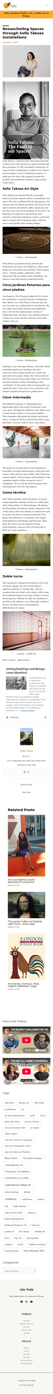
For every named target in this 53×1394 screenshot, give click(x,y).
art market (34, 1127)
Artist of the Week (12, 1121)
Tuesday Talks (26, 1330)
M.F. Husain (24, 1231)
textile (20, 1244)
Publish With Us (26, 1363)
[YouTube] (31, 1302)
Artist (42, 1115)
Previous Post (26, 784)
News (7, 1238)
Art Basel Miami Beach (15, 1115)
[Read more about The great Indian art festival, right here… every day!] (26, 904)
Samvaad (26, 1327)
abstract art (24, 1102)
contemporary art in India (17, 1177)
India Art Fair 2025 (14, 1212)
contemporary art (14, 1165)
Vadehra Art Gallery (37, 1244)
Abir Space (26, 1357)
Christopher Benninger (32, 1158)
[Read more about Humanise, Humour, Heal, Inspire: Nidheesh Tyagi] (26, 956)
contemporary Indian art (18, 1185)
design (27, 1191)
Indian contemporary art (14, 1218)
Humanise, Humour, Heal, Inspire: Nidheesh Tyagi (23, 985)
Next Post (26, 792)
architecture (10, 1109)
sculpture (9, 1244)
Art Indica (26, 1320)
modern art (40, 1231)
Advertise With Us (26, 1360)
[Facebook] (21, 1302)
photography (32, 1237)
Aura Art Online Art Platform (17, 1151)
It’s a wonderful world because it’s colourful (21, 880)
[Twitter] (28, 772)
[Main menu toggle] (47, 5)
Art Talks (26, 1333)
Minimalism (39, 201)
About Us (26, 1348)
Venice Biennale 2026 (33, 1250)
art (22, 1109)
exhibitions (27, 1199)
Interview (36, 1224)
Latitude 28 (9, 1231)
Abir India (9, 1102)
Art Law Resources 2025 (15, 1127)
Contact (26, 1351)
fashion (41, 1199)
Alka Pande (39, 1102)
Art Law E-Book (32, 1121)
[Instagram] (25, 772)
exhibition (10, 1199)
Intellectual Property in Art (15, 1225)
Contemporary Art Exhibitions (17, 1171)
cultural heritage (12, 1191)
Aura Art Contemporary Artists (18, 1145)
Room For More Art (26, 1324)
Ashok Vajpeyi (11, 1133)
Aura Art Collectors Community (18, 1139)
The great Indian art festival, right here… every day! (25, 922)
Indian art (32, 1212)
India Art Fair (20, 1206)
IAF (6, 1206)
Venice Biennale (11, 1250)
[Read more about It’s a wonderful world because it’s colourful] (26, 845)
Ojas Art (17, 1238)
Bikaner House (11, 1158)
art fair (32, 1115)
